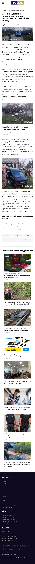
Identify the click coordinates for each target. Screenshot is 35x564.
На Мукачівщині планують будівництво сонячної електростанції (17, 382)
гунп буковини (12, 224)
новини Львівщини (8, 515)
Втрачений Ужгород (8, 505)
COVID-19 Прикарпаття (9, 536)
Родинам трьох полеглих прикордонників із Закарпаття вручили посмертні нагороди (17, 275)
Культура (4, 486)
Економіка (5, 481)
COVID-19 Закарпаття (8, 534)
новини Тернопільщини (9, 521)
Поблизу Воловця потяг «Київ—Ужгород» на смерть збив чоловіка (16, 329)
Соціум (4, 496)
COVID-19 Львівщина (8, 532)
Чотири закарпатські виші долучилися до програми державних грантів (17, 408)
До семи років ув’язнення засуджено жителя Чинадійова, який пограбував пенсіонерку (17, 464)
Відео (3, 500)
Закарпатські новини (8, 503)
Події (3, 490)
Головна (3, 552)
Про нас (8, 552)
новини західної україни (17, 226)
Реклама (14, 552)
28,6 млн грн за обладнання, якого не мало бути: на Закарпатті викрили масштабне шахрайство (17, 436)
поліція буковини (24, 228)
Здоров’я (4, 483)
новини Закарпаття (8, 517)
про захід (18, 230)
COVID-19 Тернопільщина (10, 538)
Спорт (4, 498)
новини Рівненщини (8, 524)
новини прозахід (10, 228)
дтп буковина (24, 224)
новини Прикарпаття (8, 519)
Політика (4, 494)
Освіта (4, 488)
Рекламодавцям (7, 507)
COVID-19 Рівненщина (8, 540)
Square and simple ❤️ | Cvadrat (9, 554)
